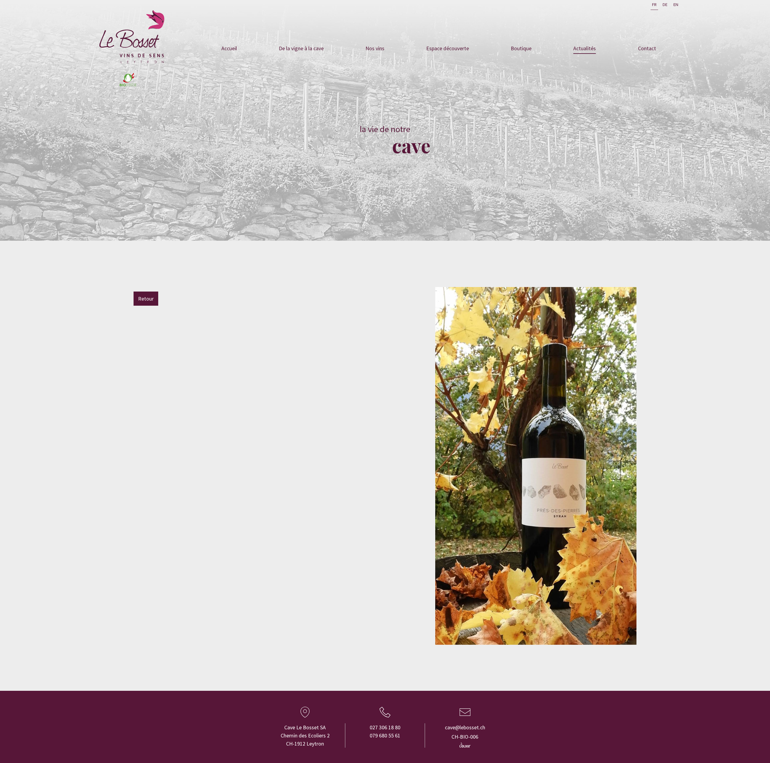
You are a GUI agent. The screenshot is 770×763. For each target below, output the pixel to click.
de (665, 4)
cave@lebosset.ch (465, 727)
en (675, 4)
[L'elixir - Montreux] (465, 745)
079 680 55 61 (385, 735)
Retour (146, 298)
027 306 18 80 (385, 727)
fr (654, 4)
